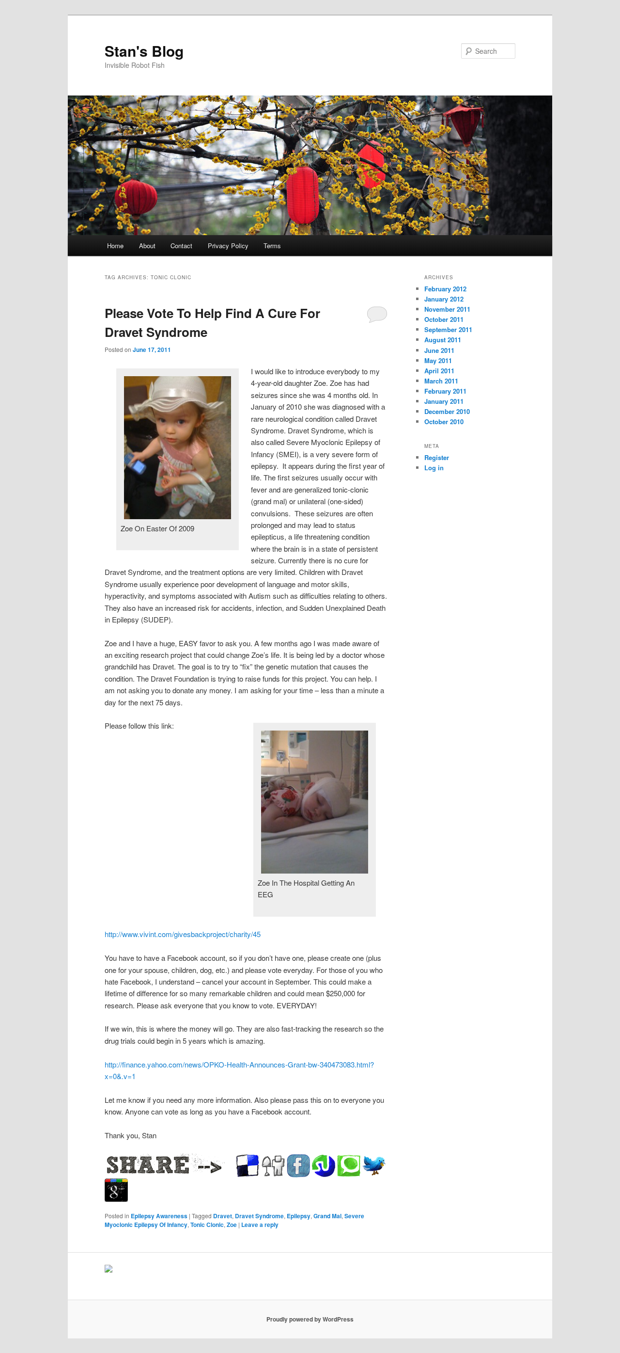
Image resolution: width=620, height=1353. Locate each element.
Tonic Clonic (207, 1224)
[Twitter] (374, 1166)
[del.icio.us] (248, 1166)
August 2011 (442, 339)
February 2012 (445, 288)
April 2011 (439, 370)
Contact (181, 245)
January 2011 (444, 401)
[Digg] (273, 1166)
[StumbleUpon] (323, 1166)
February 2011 (445, 391)
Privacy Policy (228, 245)
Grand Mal (327, 1215)
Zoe (232, 1224)
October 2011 (444, 319)
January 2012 (444, 298)
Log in (434, 467)
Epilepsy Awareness (159, 1215)
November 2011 (447, 309)
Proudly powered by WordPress (310, 1319)
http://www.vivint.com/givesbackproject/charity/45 (183, 934)
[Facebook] (298, 1166)
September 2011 (448, 329)
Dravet (222, 1215)
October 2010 (444, 421)
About (147, 245)
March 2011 (441, 380)
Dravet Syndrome (259, 1215)
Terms (272, 245)
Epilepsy (298, 1215)
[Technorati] (348, 1166)
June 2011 (439, 350)
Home (115, 245)
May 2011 (438, 360)
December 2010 (447, 411)
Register (436, 457)
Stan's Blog (144, 50)
